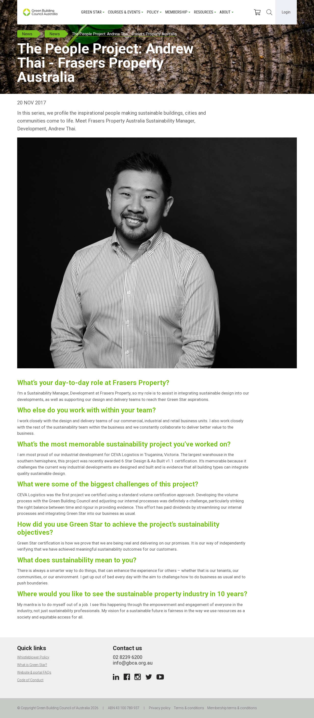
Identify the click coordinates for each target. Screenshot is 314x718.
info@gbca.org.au (133, 663)
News (27, 33)
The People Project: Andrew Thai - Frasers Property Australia (124, 34)
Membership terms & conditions (232, 708)
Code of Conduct (30, 680)
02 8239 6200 (127, 657)
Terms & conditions (189, 708)
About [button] (225, 12)
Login (286, 12)
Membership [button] (176, 12)
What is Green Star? (32, 665)
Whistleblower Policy (33, 657)
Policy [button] (153, 12)
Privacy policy (159, 708)
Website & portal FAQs (34, 672)
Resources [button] (203, 12)
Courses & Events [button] (124, 12)
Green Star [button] (91, 12)
